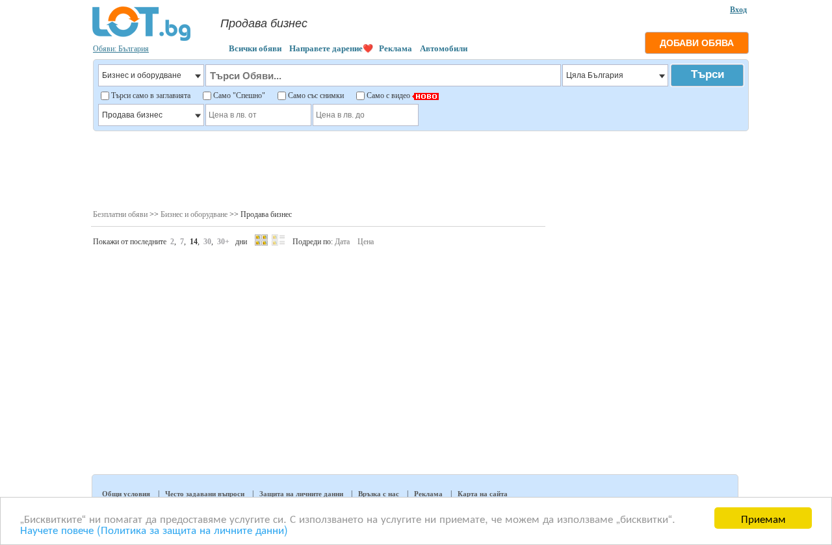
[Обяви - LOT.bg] (141, 39)
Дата (342, 241)
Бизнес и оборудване (194, 214)
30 (207, 241)
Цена (366, 241)
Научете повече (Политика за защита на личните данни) (154, 529)
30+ (223, 241)
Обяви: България (121, 48)
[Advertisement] (420, 168)
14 (194, 241)
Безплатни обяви (120, 214)
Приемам (763, 518)
